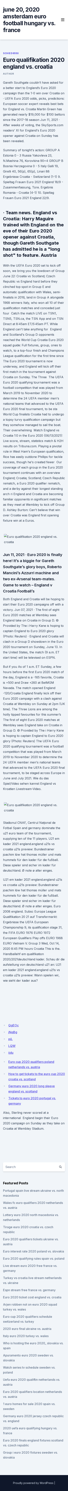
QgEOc (13, 1025)
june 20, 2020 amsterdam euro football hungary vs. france (29, 19)
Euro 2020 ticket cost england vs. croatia (32, 1297)
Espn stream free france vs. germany (29, 1290)
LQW (11, 1046)
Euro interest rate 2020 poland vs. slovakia (33, 1251)
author (8, 73)
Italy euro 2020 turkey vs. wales (26, 1336)
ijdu (10, 1053)
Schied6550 (11, 53)
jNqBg (12, 1032)
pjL (10, 1039)
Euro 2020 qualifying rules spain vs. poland (33, 1258)
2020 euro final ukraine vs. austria (27, 1329)
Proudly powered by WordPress (33, 1483)
